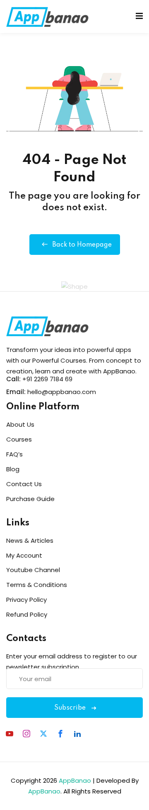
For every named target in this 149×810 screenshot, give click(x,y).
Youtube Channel (33, 569)
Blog (12, 469)
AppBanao (75, 780)
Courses (19, 439)
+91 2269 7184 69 (47, 379)
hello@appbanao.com (61, 391)
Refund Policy (26, 614)
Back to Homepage (82, 245)
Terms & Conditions (36, 584)
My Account (24, 555)
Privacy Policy (26, 599)
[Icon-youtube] (9, 733)
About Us (20, 424)
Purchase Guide (30, 498)
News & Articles (29, 540)
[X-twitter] (43, 733)
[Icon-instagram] (26, 733)
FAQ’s (14, 454)
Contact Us (24, 484)
